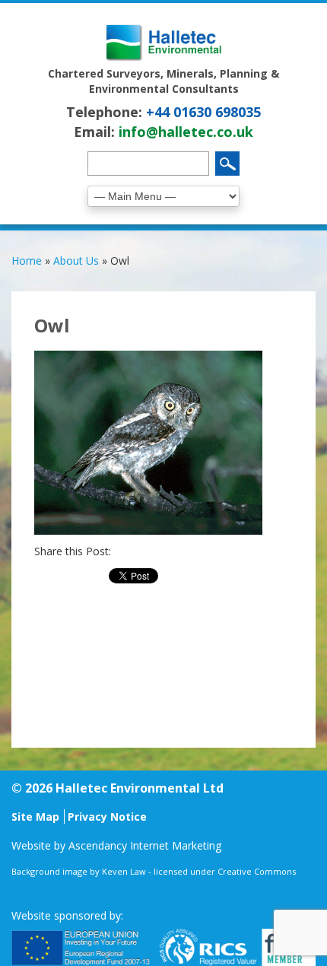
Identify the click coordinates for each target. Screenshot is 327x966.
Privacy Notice (107, 816)
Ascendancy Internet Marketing (144, 845)
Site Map (35, 816)
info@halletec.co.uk (186, 131)
